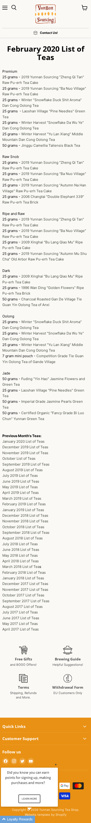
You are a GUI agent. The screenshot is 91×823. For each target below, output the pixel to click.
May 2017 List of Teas (20, 623)
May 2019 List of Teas (20, 487)
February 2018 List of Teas (24, 572)
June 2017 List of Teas (20, 618)
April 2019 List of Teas (20, 492)
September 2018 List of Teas (25, 532)
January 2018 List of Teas (23, 578)
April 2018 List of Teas (20, 561)
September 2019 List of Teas (25, 464)
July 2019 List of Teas (20, 475)
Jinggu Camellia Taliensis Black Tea (50, 145)
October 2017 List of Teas (23, 595)
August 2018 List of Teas (22, 538)
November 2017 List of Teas (25, 589)
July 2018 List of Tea (20, 544)
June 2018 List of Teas (20, 549)
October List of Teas (18, 458)
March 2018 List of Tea (20, 566)
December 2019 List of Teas (25, 447)
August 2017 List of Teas (22, 606)
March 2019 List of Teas (21, 498)
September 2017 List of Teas (25, 601)
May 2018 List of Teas (20, 555)
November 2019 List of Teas (25, 453)
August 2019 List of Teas (22, 470)
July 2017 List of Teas (20, 612)
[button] (35, 819)
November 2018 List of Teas (25, 521)
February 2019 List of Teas (24, 504)
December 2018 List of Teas (25, 515)
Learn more (29, 799)
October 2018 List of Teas (23, 527)
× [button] (56, 764)
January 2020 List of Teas (23, 441)
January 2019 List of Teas (23, 510)
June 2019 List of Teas (20, 481)
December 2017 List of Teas (25, 583)
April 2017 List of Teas (20, 629)
